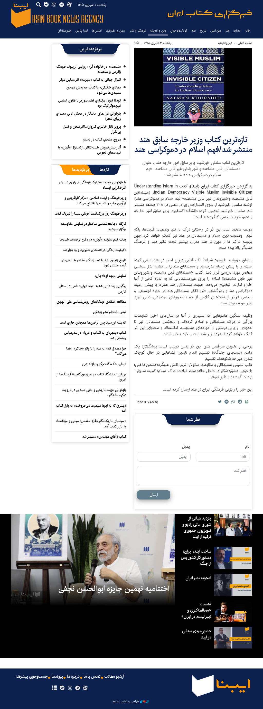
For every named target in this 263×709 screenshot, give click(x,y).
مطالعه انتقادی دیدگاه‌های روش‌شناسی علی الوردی (91, 302)
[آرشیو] (54, 688)
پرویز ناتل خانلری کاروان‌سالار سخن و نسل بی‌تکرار (92, 129)
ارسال (153, 494)
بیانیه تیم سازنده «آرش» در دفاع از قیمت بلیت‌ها (93, 239)
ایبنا (209, 14)
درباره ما (73, 677)
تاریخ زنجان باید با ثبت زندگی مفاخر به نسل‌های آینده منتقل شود (93, 262)
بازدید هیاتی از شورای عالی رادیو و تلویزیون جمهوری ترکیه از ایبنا (196, 527)
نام (247, 447)
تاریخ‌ (203, 30)
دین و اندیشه (158, 30)
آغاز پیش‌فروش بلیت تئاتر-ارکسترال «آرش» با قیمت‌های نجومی (89, 150)
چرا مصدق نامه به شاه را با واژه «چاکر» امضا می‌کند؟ (96, 351)
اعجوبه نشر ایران (198, 578)
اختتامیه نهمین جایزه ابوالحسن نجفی (114, 588)
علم (193, 30)
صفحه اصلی (245, 43)
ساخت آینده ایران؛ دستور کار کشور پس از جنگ (196, 557)
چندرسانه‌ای (64, 30)
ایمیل (186, 447)
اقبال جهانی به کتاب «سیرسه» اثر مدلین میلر (90, 80)
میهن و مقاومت (116, 30)
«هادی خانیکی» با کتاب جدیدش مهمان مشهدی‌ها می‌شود (94, 90)
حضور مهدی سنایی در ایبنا (196, 634)
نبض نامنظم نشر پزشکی (109, 312)
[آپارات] (85, 688)
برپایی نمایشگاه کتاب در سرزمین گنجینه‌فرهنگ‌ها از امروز (91, 377)
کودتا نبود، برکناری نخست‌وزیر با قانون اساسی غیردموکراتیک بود (89, 103)
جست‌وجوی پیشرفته (32, 677)
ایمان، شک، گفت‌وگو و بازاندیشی (104, 364)
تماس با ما (92, 677)
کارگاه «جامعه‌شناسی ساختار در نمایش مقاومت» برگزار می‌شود (93, 226)
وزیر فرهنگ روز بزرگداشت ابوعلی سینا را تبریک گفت (90, 213)
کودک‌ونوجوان (178, 30)
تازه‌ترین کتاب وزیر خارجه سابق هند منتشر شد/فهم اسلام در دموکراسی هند (193, 144)
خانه (247, 30)
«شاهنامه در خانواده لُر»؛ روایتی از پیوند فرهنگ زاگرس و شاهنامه (89, 69)
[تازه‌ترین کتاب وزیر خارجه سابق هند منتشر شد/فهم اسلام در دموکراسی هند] (193, 87)
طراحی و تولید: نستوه (125, 701)
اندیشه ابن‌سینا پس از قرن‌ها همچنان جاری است (93, 322)
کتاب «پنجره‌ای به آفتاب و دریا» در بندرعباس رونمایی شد (95, 335)
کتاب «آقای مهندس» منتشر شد (104, 437)
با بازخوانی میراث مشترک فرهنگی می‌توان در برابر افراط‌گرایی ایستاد (92, 184)
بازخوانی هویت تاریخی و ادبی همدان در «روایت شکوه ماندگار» (94, 392)
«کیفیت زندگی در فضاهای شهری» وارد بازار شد (94, 250)
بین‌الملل (215, 30)
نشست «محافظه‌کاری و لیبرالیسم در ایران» (196, 610)
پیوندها (57, 677)
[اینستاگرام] (70, 688)
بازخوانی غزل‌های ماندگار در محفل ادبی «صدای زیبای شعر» (88, 116)
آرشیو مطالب (114, 677)
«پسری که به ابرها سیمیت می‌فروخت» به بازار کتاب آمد (91, 408)
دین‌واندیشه (225, 43)
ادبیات (237, 30)
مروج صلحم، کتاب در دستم (102, 139)
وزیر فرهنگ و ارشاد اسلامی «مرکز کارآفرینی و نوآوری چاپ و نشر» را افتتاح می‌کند (95, 200)
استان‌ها (97, 30)
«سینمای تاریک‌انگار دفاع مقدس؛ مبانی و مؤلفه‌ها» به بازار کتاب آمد (90, 423)
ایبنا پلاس (82, 30)
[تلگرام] (77, 688)
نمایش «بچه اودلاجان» (110, 276)
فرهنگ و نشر (138, 30)
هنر (227, 30)
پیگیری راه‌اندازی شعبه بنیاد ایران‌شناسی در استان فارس (92, 288)
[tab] (104, 170)
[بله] (62, 688)
